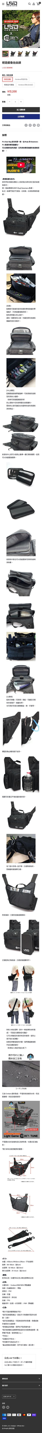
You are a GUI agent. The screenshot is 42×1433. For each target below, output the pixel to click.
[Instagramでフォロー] (3, 1407)
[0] (38, 4)
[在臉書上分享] (26, 125)
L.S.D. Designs (7, 68)
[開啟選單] (3, 4)
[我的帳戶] (34, 4)
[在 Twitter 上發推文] (34, 125)
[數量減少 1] (9, 101)
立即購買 (21, 117)
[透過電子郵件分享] (38, 125)
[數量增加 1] (21, 101)
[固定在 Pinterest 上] (30, 125)
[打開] (29, 4)
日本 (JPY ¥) (7, 1396)
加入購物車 (21, 110)
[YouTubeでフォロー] (7, 1407)
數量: (4, 102)
